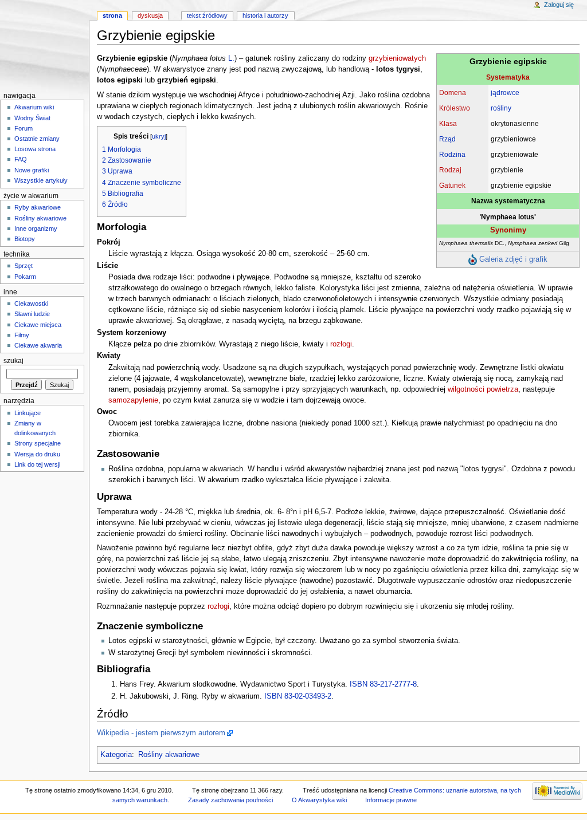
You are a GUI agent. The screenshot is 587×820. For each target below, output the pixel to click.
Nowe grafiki (31, 170)
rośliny (501, 108)
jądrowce (505, 92)
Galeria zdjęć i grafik (513, 259)
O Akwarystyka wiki (319, 800)
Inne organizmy (35, 228)
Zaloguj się (559, 4)
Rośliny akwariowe (168, 755)
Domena (452, 92)
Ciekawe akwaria (38, 345)
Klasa (448, 123)
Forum (23, 128)
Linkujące (27, 412)
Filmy (21, 335)
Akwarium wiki (34, 107)
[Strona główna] (44, 44)
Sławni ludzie (32, 313)
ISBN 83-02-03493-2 (297, 696)
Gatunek (452, 185)
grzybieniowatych (397, 58)
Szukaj (13, 360)
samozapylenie (133, 400)
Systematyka (508, 77)
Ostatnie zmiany (37, 138)
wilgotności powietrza (483, 389)
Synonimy (508, 230)
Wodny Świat (32, 118)
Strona (112, 15)
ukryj (159, 136)
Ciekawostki (31, 303)
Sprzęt (23, 265)
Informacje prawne (391, 800)
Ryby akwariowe (37, 207)
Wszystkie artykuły (41, 180)
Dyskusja (150, 15)
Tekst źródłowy (207, 15)
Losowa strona (35, 148)
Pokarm (25, 276)
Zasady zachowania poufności (230, 800)
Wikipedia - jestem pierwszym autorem (161, 733)
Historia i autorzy (265, 15)
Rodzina (452, 154)
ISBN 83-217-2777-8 (383, 684)
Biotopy (24, 238)
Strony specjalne (37, 443)
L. (231, 58)
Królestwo (454, 108)
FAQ (20, 159)
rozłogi (341, 344)
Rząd (447, 139)
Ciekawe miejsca (37, 324)
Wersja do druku (37, 454)
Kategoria (116, 755)
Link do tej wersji (37, 464)
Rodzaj (450, 170)
